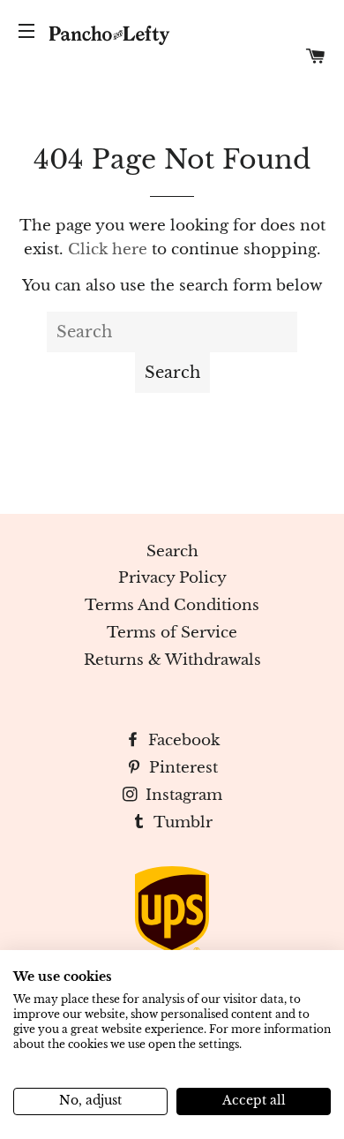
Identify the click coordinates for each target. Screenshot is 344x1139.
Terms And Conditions (172, 605)
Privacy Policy (172, 578)
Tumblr (181, 822)
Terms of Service (172, 632)
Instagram (181, 795)
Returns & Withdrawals (172, 660)
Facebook (182, 740)
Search (172, 551)
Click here (107, 249)
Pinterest (181, 767)
